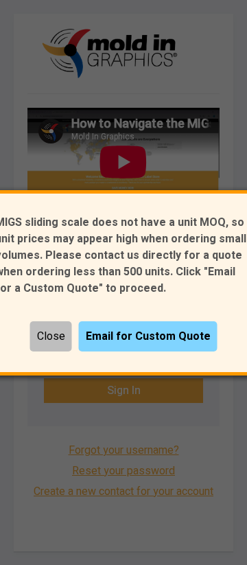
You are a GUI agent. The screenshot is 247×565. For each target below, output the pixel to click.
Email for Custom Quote (148, 336)
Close (51, 336)
